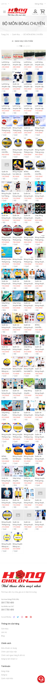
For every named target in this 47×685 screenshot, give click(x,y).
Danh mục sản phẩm (24, 41)
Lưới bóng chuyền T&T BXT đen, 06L (17, 108)
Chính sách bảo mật (9, 652)
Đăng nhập (39, 4)
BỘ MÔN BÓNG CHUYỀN (33, 34)
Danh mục (16, 34)
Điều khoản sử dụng (9, 648)
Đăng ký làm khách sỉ (9, 659)
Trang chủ (5, 34)
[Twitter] (18, 617)
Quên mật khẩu (7, 678)
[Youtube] (26, 617)
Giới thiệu (4, 629)
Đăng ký (4, 675)
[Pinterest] (31, 617)
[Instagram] (22, 617)
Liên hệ (4, 4)
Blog (3, 636)
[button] (42, 12)
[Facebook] (13, 617)
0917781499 (7, 602)
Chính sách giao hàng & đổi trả (13, 655)
